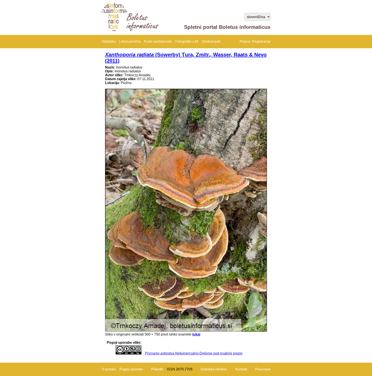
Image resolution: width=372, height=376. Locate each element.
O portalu (109, 369)
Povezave (262, 369)
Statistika (109, 41)
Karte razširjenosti (158, 41)
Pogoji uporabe (131, 369)
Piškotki (157, 369)
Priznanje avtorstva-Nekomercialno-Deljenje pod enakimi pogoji (193, 353)
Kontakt (241, 369)
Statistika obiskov (213, 369)
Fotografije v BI (186, 41)
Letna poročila (130, 41)
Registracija (261, 41)
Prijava (245, 41)
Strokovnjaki (211, 41)
